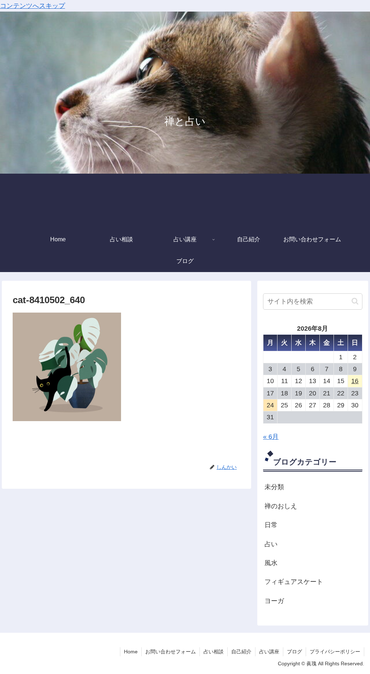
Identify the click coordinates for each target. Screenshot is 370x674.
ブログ (294, 651)
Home (131, 651)
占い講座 (269, 651)
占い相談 (213, 651)
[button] (355, 301)
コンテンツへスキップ (32, 5)
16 (354, 381)
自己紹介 (241, 651)
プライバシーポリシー (335, 651)
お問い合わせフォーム (170, 651)
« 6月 (271, 436)
